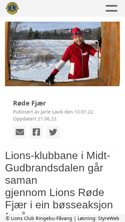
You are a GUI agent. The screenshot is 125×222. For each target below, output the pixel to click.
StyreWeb (108, 218)
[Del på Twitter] (53, 132)
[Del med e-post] (19, 132)
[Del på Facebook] (36, 132)
